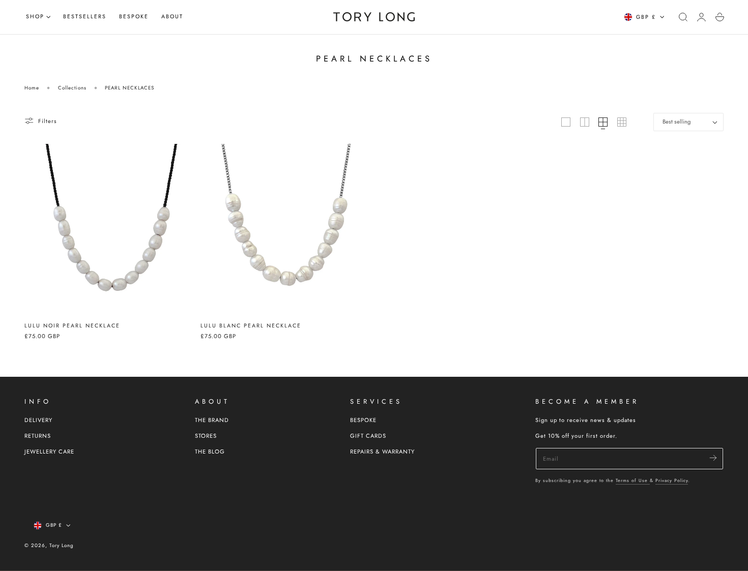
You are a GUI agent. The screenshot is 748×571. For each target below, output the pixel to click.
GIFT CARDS (368, 436)
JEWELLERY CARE (49, 451)
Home (31, 88)
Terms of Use (633, 480)
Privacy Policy (671, 480)
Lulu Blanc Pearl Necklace (250, 325)
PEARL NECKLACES (129, 88)
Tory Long (61, 545)
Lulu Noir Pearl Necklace (72, 325)
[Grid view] (566, 122)
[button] (683, 17)
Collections (72, 88)
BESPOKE (363, 420)
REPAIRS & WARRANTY (382, 451)
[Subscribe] (713, 457)
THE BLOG (210, 451)
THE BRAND (212, 420)
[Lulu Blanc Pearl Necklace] (286, 229)
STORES (206, 436)
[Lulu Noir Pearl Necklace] (110, 229)
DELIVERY (38, 420)
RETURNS (37, 436)
